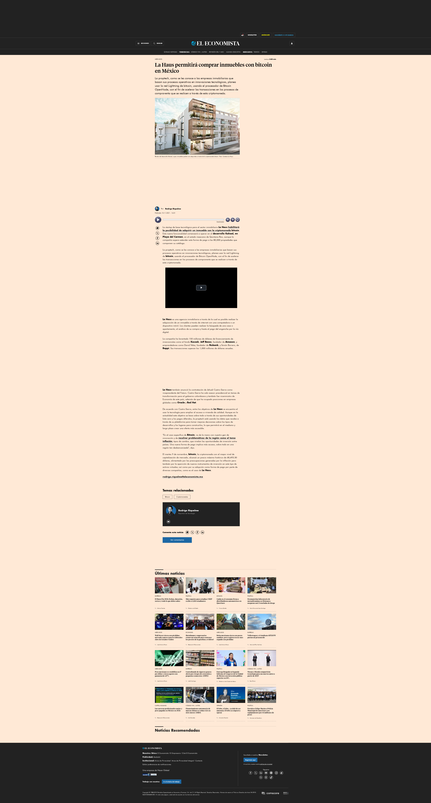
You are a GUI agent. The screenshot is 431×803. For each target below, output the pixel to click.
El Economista (163, 753)
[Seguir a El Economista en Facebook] (250, 773)
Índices (256, 52)
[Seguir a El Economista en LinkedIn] (261, 773)
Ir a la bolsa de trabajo (172, 782)
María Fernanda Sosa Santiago (258, 608)
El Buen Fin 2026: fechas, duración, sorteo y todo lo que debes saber (169, 600)
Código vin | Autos (199, 52)
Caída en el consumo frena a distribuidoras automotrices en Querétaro (229, 601)
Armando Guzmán (223, 717)
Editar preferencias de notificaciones (157, 764)
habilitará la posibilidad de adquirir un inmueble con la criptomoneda (201, 229)
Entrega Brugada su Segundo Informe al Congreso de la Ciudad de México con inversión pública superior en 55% (230, 675)
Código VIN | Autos (254, 669)
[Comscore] (270, 793)
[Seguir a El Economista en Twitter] (255, 773)
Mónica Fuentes (161, 608)
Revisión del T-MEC (216, 52)
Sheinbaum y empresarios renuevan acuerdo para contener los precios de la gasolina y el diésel (200, 637)
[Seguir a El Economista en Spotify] (271, 773)
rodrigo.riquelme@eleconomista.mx (183, 476)
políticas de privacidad (266, 764)
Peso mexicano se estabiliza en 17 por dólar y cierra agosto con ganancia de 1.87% (168, 674)
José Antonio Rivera (162, 644)
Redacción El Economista (194, 644)
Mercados (158, 59)
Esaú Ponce (252, 681)
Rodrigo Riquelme (173, 209)
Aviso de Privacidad (163, 761)
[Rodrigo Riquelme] (157, 208)
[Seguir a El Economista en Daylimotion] (281, 773)
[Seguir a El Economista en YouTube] (266, 773)
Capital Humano (160, 705)
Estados (219, 596)
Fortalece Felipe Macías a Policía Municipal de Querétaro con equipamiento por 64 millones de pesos (260, 712)
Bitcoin (167, 497)
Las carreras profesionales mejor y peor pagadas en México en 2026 (169, 710)
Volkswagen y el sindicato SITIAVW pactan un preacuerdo (261, 636)
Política (188, 596)
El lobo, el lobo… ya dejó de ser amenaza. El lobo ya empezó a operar (229, 711)
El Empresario (175, 753)
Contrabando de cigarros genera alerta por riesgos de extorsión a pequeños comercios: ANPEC (199, 674)
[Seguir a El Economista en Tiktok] (271, 777)
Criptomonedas (182, 497)
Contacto (198, 761)
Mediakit (156, 757)
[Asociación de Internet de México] (285, 793)
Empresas (158, 596)
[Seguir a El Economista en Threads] (266, 777)
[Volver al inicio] (187, 748)
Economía (189, 632)
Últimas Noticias (170, 52)
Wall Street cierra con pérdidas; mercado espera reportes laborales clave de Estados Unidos (169, 637)
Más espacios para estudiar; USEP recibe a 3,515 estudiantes (199, 600)
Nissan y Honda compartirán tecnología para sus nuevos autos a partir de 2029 (261, 674)
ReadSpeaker (220, 221)
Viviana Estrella (222, 608)
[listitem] (158, 220)
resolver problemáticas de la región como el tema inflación (199, 440)
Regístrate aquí (250, 760)
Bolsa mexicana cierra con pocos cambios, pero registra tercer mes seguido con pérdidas (230, 637)
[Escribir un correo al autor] (168, 521)
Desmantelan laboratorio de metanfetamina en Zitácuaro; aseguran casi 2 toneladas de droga (261, 601)
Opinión (219, 705)
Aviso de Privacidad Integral (183, 761)
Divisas (264, 52)
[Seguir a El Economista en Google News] (261, 777)
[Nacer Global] (150, 775)
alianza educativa (233, 52)
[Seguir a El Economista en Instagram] (276, 773)
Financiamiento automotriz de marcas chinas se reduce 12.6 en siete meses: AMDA (198, 711)
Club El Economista (189, 753)
